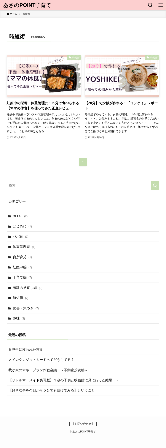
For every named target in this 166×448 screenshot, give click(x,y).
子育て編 (22, 277)
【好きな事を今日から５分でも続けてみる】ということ (51, 390)
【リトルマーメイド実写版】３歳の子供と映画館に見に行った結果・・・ (65, 380)
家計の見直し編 (27, 287)
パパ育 (20, 236)
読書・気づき (26, 308)
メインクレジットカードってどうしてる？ (41, 360)
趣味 (19, 318)
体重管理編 (24, 246)
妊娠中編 (22, 267)
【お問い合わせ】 (83, 423)
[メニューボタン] (161, 5)
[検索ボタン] (150, 5)
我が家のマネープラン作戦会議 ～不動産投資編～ (48, 370)
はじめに (22, 226)
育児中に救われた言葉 (25, 349)
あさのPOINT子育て (27, 5)
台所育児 (22, 257)
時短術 (20, 298)
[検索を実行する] (155, 185)
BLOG (20, 216)
